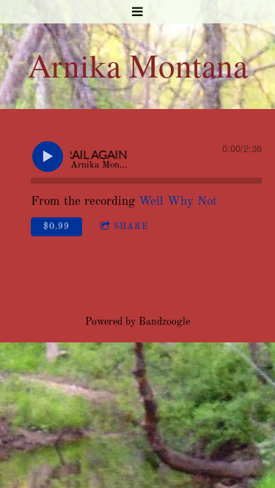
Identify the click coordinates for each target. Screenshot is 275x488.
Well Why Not (178, 201)
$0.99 (56, 226)
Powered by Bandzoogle (137, 322)
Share (131, 226)
